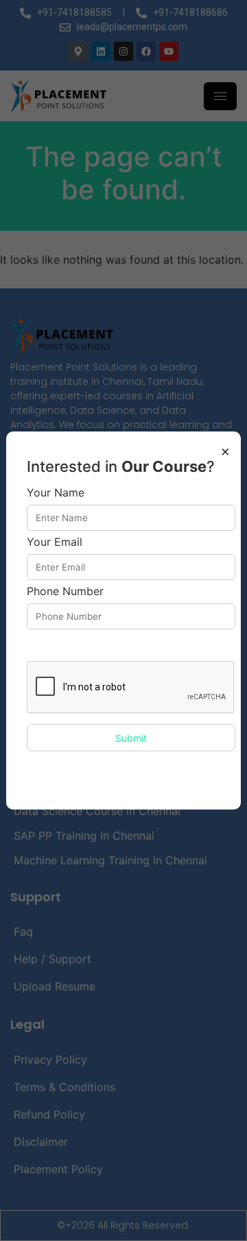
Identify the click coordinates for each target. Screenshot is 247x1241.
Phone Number (65, 592)
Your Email (54, 542)
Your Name (55, 493)
